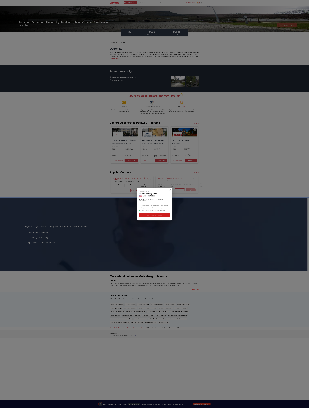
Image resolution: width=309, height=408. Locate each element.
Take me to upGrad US (154, 215)
